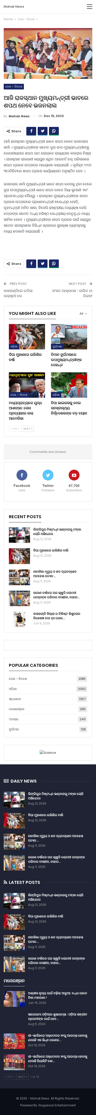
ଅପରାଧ (13, 719)
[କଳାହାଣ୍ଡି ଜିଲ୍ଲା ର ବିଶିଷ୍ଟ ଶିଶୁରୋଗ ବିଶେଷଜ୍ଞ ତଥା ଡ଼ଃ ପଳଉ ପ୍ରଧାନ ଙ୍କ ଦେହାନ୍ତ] (19, 619)
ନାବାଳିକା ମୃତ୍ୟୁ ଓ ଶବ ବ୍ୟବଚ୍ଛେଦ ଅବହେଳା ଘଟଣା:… (55, 573)
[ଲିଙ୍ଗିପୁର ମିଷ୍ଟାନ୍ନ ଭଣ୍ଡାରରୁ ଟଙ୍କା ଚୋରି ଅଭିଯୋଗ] (19, 535)
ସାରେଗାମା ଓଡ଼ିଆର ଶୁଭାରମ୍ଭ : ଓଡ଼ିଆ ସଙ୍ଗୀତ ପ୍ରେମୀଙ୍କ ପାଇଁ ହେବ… (57, 1016)
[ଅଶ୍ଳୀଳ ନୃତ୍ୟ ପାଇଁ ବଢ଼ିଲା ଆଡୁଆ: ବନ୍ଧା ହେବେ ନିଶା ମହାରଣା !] (14, 999)
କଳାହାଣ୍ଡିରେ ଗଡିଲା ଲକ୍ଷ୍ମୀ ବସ (18, 293)
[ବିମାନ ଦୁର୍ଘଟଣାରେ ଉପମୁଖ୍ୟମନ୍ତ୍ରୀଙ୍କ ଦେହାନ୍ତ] (69, 336)
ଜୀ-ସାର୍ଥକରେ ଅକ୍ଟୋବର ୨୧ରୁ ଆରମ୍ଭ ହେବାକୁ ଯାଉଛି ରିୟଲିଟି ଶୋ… (57, 1058)
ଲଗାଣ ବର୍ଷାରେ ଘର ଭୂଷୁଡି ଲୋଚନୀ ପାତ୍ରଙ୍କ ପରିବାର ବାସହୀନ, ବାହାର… (56, 595)
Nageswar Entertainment (57, 1105)
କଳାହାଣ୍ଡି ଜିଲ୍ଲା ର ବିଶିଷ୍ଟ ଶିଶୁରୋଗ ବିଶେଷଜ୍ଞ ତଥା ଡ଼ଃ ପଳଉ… (56, 615)
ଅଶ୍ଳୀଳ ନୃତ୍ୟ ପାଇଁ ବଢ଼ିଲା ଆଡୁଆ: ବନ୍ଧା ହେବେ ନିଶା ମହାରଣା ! (57, 995)
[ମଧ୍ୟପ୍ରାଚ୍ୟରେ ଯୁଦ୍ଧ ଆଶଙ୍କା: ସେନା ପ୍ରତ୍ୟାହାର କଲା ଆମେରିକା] (27, 385)
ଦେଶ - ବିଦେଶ (13, 86)
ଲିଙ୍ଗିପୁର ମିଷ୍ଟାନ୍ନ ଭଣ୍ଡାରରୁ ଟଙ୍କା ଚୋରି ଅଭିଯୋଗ (57, 531)
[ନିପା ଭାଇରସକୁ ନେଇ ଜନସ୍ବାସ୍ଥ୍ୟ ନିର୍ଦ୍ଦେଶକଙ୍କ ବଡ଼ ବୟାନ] (69, 385)
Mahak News (14, 6)
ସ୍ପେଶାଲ (15, 699)
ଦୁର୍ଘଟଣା (57, 346)
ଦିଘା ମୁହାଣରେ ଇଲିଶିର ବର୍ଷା (50, 550)
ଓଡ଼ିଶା (14, 346)
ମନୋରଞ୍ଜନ (16, 709)
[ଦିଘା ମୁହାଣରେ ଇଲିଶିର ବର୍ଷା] (27, 336)
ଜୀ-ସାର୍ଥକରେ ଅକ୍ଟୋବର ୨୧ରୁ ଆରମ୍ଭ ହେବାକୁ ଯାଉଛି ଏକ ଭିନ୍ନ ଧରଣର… (57, 1037)
